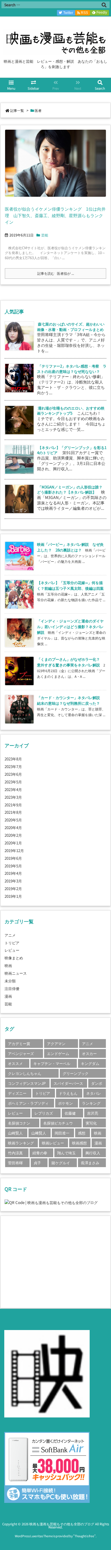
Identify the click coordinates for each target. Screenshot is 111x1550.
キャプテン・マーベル (51, 1063)
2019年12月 (14, 850)
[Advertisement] (52, 1261)
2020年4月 (13, 827)
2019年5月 (13, 866)
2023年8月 (13, 759)
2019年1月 (13, 896)
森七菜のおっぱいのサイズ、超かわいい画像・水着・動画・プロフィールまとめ (70, 326)
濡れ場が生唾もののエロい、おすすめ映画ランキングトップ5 (70, 410)
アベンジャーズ (21, 1053)
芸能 (44, 235)
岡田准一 (62, 1133)
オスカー (89, 1053)
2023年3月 (13, 797)
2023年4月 (13, 789)
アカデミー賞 (19, 1043)
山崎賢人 (15, 1133)
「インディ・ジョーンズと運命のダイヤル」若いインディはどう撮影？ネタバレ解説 (70, 626)
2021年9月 (13, 804)
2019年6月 (13, 858)
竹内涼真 (15, 1152)
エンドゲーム (58, 1053)
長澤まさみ (90, 1162)
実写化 (91, 1123)
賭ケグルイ (61, 1162)
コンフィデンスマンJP (27, 1083)
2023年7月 (13, 766)
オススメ (15, 1063)
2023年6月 (13, 774)
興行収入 (92, 1152)
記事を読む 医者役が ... (55, 273)
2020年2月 (13, 835)
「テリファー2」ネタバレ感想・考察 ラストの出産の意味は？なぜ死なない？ (71, 368)
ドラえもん (68, 1093)
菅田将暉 (15, 1162)
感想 (81, 1133)
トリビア (12, 942)
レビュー (12, 950)
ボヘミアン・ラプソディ (28, 1103)
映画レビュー (53, 1143)
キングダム (90, 1063)
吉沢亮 (92, 1113)
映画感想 (79, 1143)
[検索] (104, 4)
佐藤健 (70, 1113)
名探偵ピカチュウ (58, 1123)
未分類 (10, 980)
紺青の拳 (39, 1152)
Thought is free (84, 1536)
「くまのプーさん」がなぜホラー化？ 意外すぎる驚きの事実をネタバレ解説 (70, 662)
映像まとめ (14, 957)
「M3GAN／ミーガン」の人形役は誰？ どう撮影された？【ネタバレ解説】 (71, 489)
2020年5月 (13, 820)
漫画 (8, 996)
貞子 (37, 1162)
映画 (8, 965)
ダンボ (96, 1083)
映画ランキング (21, 1143)
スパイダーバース (68, 1083)
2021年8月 (13, 812)
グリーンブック (76, 1073)
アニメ (10, 935)
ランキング (91, 1103)
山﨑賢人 (38, 1133)
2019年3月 (13, 881)
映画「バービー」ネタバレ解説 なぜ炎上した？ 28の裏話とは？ (70, 547)
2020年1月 (13, 843)
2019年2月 (13, 888)
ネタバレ (93, 1093)
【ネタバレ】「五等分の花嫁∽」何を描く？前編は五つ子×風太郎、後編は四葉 (70, 585)
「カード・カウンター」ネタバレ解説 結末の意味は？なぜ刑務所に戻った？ (70, 700)
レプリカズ (43, 1113)
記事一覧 (17, 110)
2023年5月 (13, 782)
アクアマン (56, 1043)
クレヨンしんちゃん (24, 1073)
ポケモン (65, 1103)
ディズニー (17, 1093)
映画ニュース (16, 973)
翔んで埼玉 (66, 1152)
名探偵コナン (19, 1123)
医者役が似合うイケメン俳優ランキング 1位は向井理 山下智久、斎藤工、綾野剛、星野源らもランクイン (55, 215)
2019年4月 (13, 873)
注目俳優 (12, 988)
